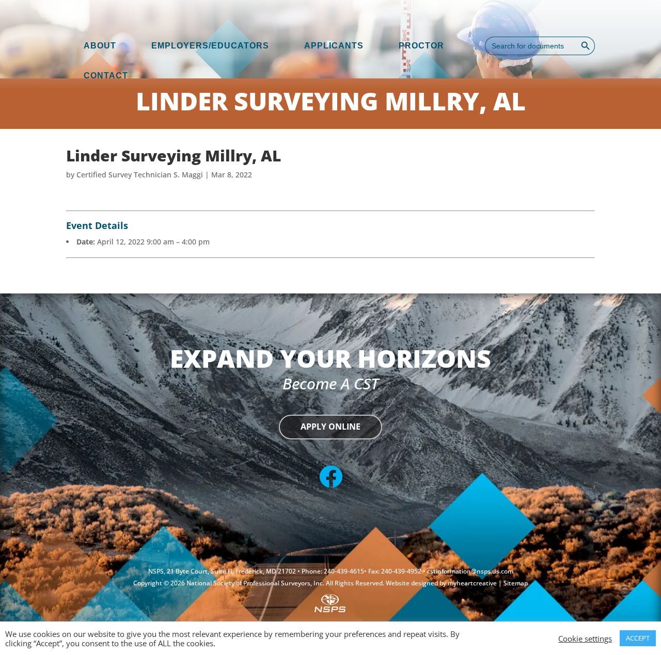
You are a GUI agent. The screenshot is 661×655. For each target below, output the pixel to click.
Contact (106, 75)
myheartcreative (473, 583)
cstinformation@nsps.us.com (470, 571)
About (100, 45)
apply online (330, 426)
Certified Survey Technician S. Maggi (139, 174)
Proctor (421, 45)
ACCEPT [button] (638, 638)
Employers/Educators (210, 45)
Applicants (334, 45)
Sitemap (515, 583)
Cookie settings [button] (585, 638)
